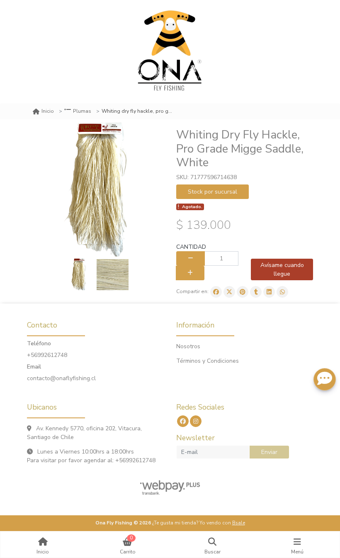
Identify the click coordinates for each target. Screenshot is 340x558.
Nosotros (188, 346)
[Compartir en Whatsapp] (282, 292)
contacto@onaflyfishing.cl (61, 378)
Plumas (82, 111)
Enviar (269, 452)
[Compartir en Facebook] (216, 292)
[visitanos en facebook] (183, 421)
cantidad (191, 247)
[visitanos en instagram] (196, 421)
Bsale (238, 522)
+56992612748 (47, 355)
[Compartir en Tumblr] (256, 292)
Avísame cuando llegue (282, 269)
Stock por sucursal (212, 192)
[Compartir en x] (229, 292)
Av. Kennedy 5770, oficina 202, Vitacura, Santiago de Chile (84, 433)
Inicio (47, 111)
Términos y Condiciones (207, 361)
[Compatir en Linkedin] (269, 292)
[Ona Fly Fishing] (170, 51)
